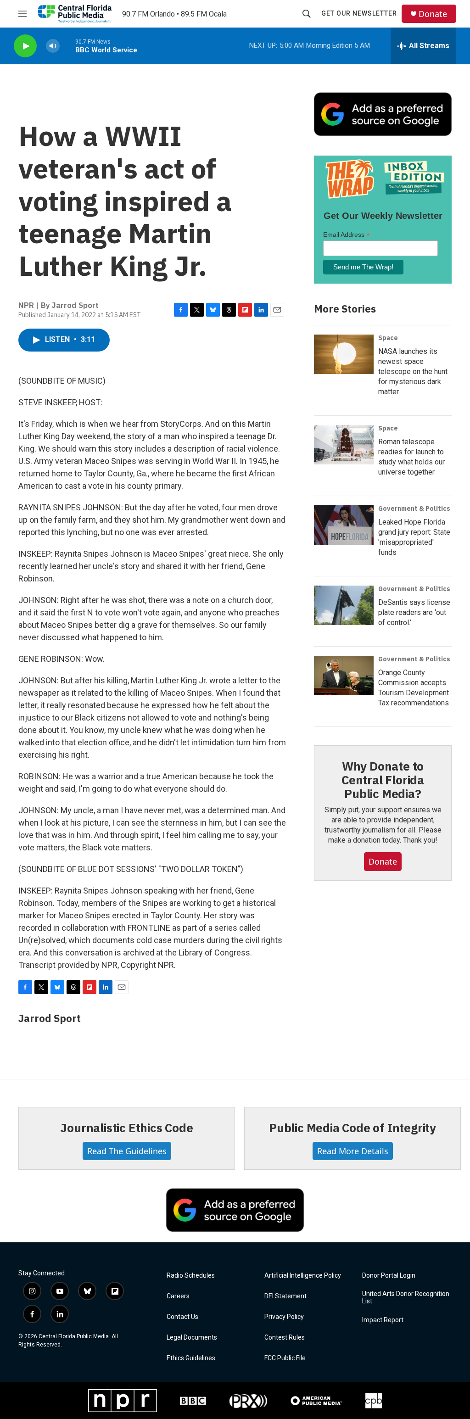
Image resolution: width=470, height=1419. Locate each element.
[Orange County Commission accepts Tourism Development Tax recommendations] (344, 675)
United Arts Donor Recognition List (405, 1298)
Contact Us (182, 1316)
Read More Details (352, 1150)
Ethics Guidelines (191, 1358)
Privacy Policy (284, 1316)
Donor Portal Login (388, 1275)
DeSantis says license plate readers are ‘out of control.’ (414, 612)
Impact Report (382, 1320)
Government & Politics (414, 508)
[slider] (67, 45)
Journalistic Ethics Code (126, 1127)
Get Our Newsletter (359, 13)
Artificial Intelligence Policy (302, 1275)
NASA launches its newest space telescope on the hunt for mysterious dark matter (413, 371)
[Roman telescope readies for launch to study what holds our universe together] (344, 444)
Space (388, 338)
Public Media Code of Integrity (352, 1127)
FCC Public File (285, 1358)
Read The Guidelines (127, 1150)
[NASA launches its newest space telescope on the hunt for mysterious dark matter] (344, 354)
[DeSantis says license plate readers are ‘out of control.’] (344, 605)
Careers (178, 1296)
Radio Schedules (191, 1275)
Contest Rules (284, 1337)
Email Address (346, 234)
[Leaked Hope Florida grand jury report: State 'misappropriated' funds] (344, 525)
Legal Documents (192, 1337)
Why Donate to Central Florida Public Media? (382, 779)
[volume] (53, 46)
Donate (433, 14)
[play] (25, 46)
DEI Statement (285, 1296)
